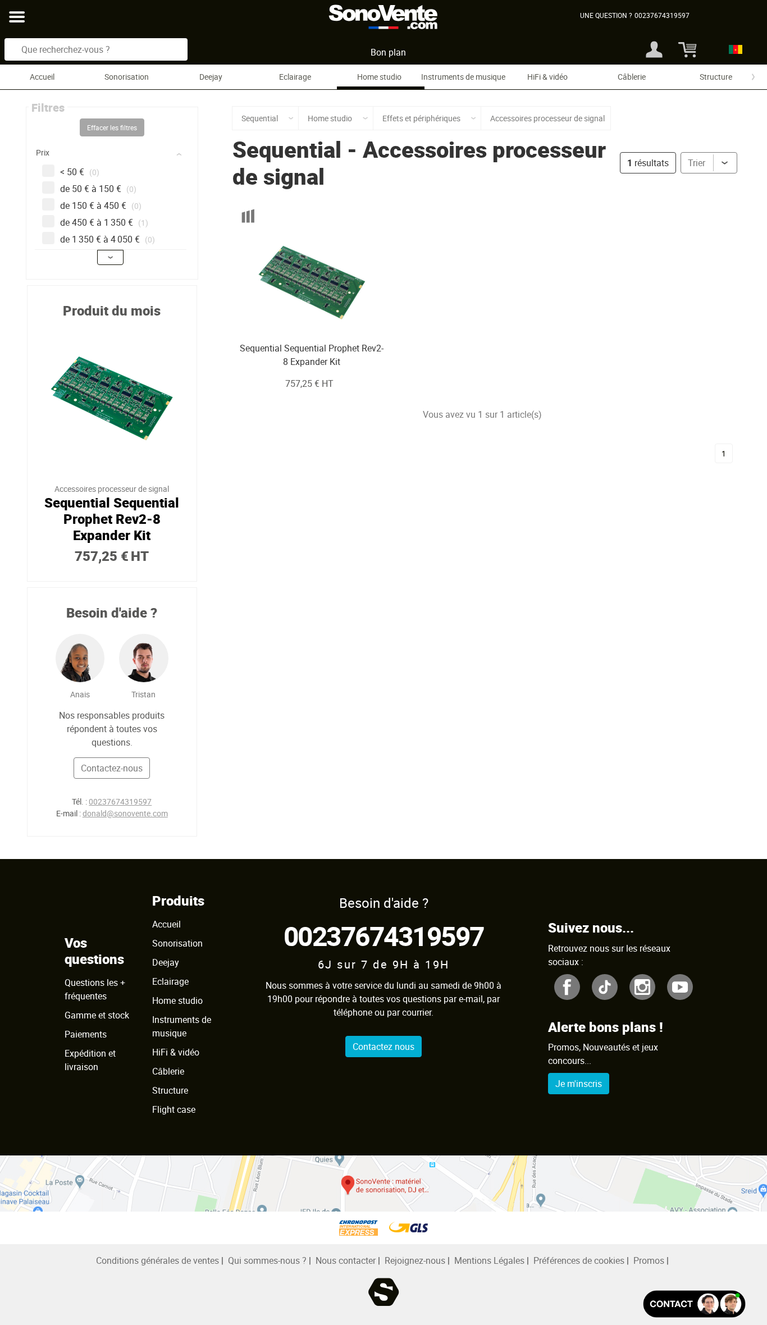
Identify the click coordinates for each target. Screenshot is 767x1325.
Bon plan (388, 52)
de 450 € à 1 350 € (104, 222)
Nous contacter (346, 1260)
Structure (716, 76)
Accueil (42, 76)
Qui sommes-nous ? (267, 1260)
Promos (648, 1260)
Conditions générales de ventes (157, 1260)
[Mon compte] (654, 49)
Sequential (286, 149)
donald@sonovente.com (125, 813)
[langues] (732, 49)
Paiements (86, 1034)
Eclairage (295, 76)
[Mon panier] (685, 49)
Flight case (173, 1109)
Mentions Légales (489, 1260)
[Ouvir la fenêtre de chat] (694, 1304)
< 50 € (79, 172)
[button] (113, 155)
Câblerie (632, 76)
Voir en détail (296, 319)
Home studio (379, 76)
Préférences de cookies (578, 1260)
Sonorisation (126, 76)
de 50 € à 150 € (98, 188)
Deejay (210, 76)
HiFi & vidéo (547, 76)
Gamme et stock (97, 1015)
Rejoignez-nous (415, 1260)
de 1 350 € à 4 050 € (107, 239)
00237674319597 (120, 801)
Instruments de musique (463, 76)
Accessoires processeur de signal (419, 162)
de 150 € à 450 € (100, 205)
